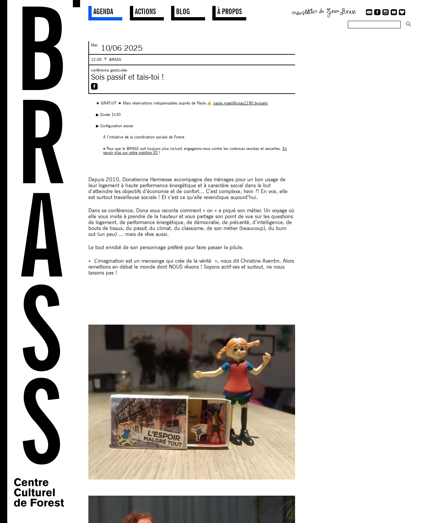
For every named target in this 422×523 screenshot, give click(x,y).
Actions (145, 11)
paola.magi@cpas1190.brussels (240, 103)
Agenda (103, 11)
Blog (183, 11)
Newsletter (324, 12)
